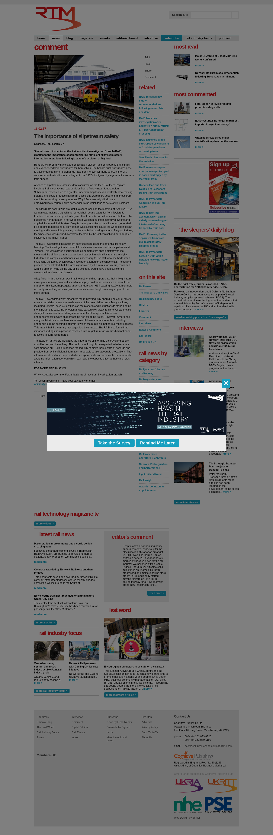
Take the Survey (114, 443)
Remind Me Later (157, 443)
